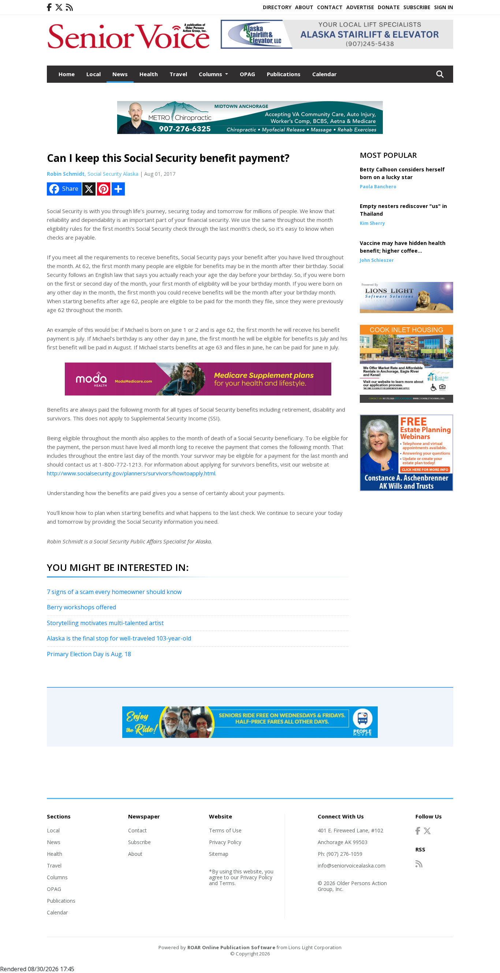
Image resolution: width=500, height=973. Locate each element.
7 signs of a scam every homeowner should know (114, 592)
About (304, 7)
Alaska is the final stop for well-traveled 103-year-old (119, 638)
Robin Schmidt (66, 173)
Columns (57, 877)
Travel (178, 74)
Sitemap (218, 853)
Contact (330, 7)
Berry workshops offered (81, 607)
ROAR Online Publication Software (231, 947)
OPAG (247, 74)
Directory (277, 7)
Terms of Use (225, 830)
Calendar (324, 74)
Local (93, 74)
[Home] (128, 49)
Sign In (443, 7)
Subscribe (416, 7)
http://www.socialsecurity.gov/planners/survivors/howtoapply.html (131, 473)
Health (148, 74)
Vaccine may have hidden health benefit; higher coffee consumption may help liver (402, 250)
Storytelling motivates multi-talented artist (105, 623)
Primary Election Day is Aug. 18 (89, 654)
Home (67, 74)
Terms (227, 883)
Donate (389, 7)
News (120, 74)
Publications (284, 74)
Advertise (360, 7)
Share (70, 189)
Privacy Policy (225, 842)
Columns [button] (211, 74)
